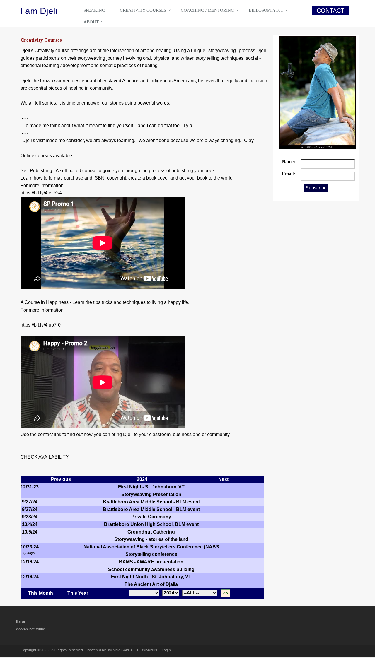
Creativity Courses (143, 10)
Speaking (94, 10)
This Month (40, 593)
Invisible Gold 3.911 (123, 650)
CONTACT (330, 10)
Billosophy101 (266, 10)
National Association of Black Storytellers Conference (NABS (151, 546)
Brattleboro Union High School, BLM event (151, 524)
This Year (77, 593)
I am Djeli (39, 11)
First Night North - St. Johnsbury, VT (151, 576)
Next (223, 479)
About (91, 22)
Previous (61, 479)
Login (166, 650)
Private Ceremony (151, 516)
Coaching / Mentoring (207, 10)
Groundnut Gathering (151, 531)
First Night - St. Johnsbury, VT (151, 486)
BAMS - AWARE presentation (151, 561)
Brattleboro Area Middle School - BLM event (151, 501)
